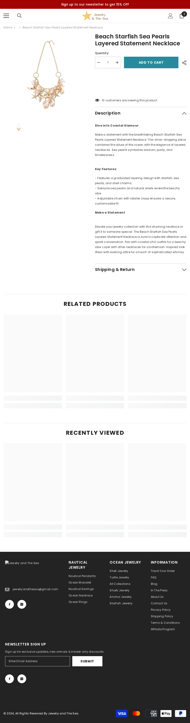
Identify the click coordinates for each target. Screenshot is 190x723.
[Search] (19, 16)
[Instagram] (21, 604)
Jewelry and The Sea (63, 713)
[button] (141, 88)
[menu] (6, 16)
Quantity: (102, 53)
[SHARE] (182, 62)
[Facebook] (9, 604)
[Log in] (170, 15)
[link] (32, 398)
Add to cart (151, 62)
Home (7, 27)
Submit (87, 661)
